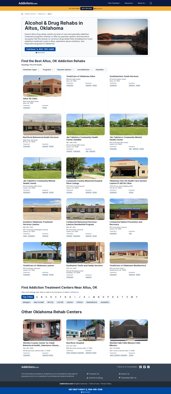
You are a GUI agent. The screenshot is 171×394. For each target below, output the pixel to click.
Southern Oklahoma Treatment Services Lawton (38, 223)
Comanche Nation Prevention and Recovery (126, 223)
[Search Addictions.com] (150, 3)
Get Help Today (85, 389)
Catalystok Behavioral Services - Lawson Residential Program (82, 223)
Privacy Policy (106, 384)
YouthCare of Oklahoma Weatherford (128, 265)
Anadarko (105, 302)
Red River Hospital (75, 343)
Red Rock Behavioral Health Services (41, 137)
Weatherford (92, 302)
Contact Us (94, 374)
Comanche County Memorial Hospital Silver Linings (84, 182)
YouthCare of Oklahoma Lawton (38, 265)
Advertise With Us (128, 378)
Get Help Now (74, 8)
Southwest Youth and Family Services (84, 265)
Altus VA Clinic (30, 98)
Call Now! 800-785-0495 (40, 49)
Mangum (26, 302)
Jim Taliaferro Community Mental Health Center (126, 138)
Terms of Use (94, 384)
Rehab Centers (30, 14)
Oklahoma (41, 14)
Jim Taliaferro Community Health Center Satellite (82, 138)
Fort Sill (60, 302)
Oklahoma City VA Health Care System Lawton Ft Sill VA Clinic (128, 182)
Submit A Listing (96, 378)
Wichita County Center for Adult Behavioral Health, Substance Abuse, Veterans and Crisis (41, 345)
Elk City (50, 302)
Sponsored (99, 8)
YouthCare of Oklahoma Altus (80, 76)
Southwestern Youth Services (124, 76)
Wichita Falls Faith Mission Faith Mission (125, 344)
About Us (125, 374)
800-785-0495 (87, 8)
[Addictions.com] (22, 14)
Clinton (80, 302)
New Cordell (39, 302)
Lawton (70, 302)
